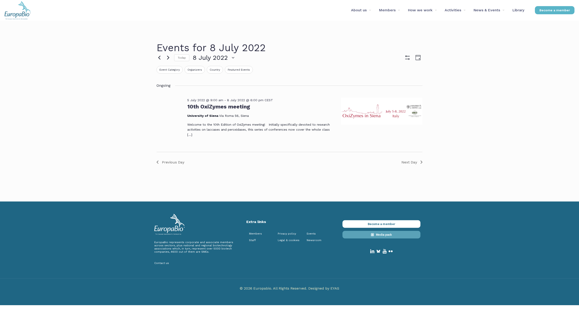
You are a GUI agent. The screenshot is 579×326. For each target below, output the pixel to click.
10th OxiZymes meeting (218, 106)
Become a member (554, 10)
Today (182, 57)
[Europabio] (18, 10)
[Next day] (168, 57)
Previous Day (173, 162)
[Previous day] (159, 57)
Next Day (409, 162)
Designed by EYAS (323, 288)
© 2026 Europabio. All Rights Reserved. (274, 288)
